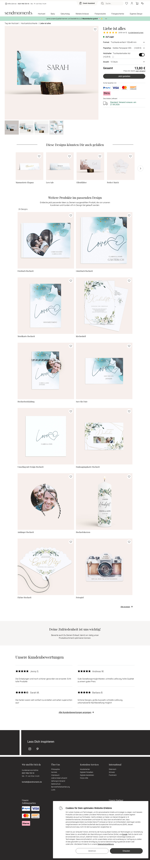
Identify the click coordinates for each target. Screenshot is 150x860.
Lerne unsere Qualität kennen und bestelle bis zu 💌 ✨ (74, 18)
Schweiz (112, 772)
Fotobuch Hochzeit (26, 271)
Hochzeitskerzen (83, 532)
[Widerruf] (142, 3)
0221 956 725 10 (23, 3)
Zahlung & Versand (58, 781)
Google (124, 834)
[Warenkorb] (137, 3)
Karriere (54, 772)
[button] (131, 3)
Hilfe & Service (12, 4)
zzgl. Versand (140, 71)
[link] (29, 166)
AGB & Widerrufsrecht (59, 778)
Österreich (112, 769)
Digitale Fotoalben (86, 772)
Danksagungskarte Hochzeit (88, 467)
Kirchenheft (81, 336)
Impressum (55, 775)
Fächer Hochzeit (24, 597)
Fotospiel (80, 597)
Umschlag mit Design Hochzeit (31, 467)
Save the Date (81, 402)
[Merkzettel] (126, 3)
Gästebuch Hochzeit (84, 271)
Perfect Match (113, 182)
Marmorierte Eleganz (25, 182)
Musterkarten (85, 769)
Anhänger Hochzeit (26, 532)
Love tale (50, 182)
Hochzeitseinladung (26, 402)
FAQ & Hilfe (84, 778)
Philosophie (55, 769)
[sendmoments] (18, 13)
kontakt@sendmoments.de (32, 782)
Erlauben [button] (126, 851)
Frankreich (113, 775)
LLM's (53, 790)
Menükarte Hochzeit (26, 336)
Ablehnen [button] (92, 851)
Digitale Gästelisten (87, 775)
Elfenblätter (82, 182)
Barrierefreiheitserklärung (60, 787)
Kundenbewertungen (135, 33)
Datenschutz (55, 784)
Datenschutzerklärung (106, 844)
